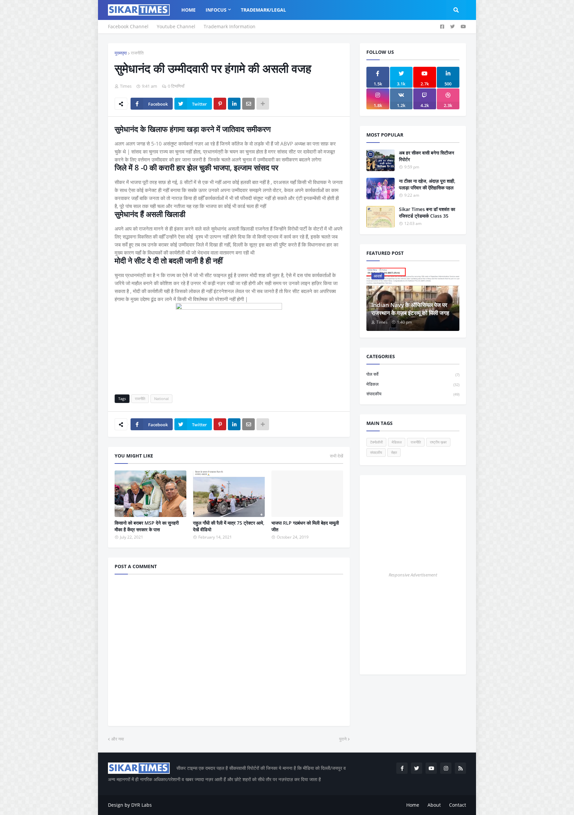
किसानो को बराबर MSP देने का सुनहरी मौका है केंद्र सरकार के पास (147, 526)
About (434, 805)
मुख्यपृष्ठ (121, 53)
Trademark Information (229, 26)
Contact (457, 805)
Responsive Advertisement (413, 575)
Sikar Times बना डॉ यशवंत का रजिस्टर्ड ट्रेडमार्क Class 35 (427, 212)
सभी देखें (336, 456)
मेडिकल (412, 384)
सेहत (394, 452)
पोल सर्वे (412, 374)
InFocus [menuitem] (216, 10)
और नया (117, 739)
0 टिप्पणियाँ (176, 86)
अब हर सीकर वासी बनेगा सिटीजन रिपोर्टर (426, 156)
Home (412, 805)
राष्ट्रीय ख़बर (438, 442)
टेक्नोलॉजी (376, 442)
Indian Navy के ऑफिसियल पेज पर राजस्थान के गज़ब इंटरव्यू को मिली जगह (410, 309)
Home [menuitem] (188, 10)
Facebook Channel (128, 26)
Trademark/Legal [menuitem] (263, 10)
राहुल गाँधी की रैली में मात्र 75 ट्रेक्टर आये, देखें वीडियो (228, 526)
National (161, 398)
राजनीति (137, 53)
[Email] (248, 104)
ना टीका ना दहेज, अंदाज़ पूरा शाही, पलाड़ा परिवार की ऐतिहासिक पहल (427, 184)
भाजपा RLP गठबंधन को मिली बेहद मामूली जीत (305, 526)
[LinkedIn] (234, 104)
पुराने (342, 739)
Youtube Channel (176, 26)
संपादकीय (412, 394)
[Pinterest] (220, 104)
